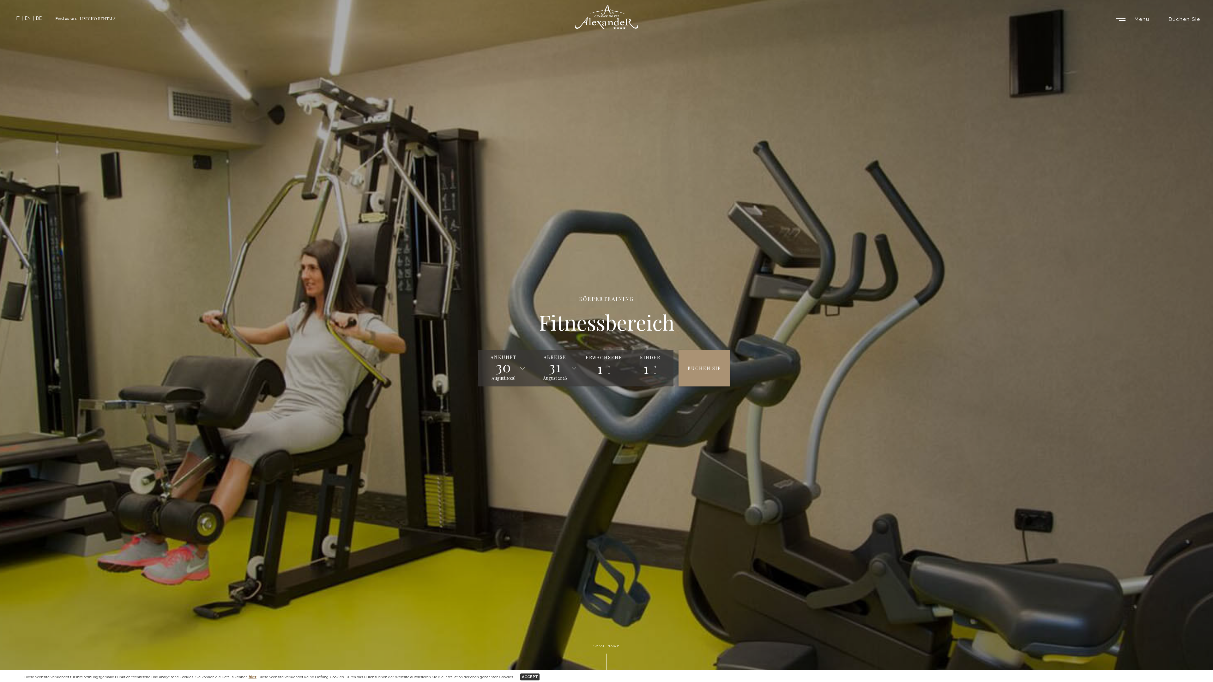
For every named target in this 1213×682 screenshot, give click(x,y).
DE (39, 18)
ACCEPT (530, 677)
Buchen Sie (1184, 19)
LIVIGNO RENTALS (98, 18)
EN (28, 18)
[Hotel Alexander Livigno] (606, 28)
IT (18, 18)
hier (252, 677)
